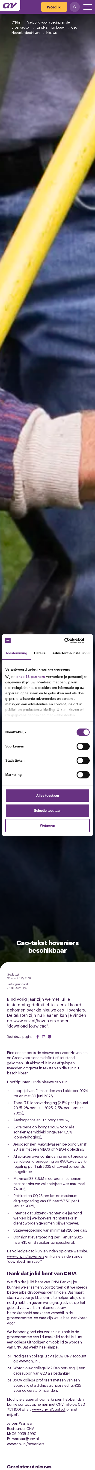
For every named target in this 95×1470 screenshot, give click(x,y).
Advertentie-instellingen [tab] (71, 653)
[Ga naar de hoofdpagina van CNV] (10, 5)
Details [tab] (39, 653)
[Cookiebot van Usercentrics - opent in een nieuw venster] (69, 641)
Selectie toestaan (47, 810)
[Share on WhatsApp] (49, 1036)
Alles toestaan (47, 795)
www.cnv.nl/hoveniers (25, 1256)
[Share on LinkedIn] (43, 1036)
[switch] (83, 746)
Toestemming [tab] (16, 653)
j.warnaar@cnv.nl (25, 1438)
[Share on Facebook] (37, 1036)
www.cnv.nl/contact (48, 1409)
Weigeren (47, 825)
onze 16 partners (30, 677)
